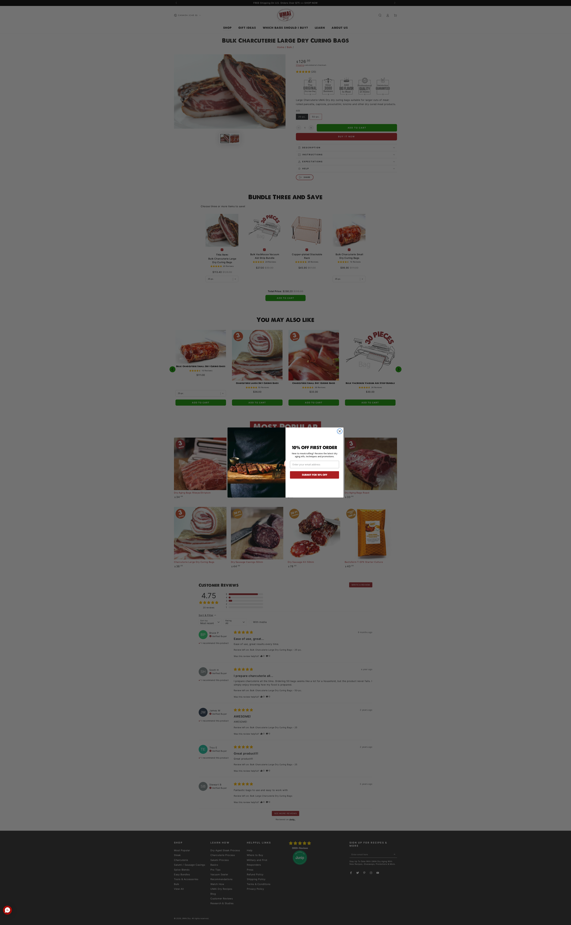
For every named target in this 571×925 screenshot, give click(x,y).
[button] (7, 910)
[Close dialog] (339, 431)
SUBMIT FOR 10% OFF (314, 474)
